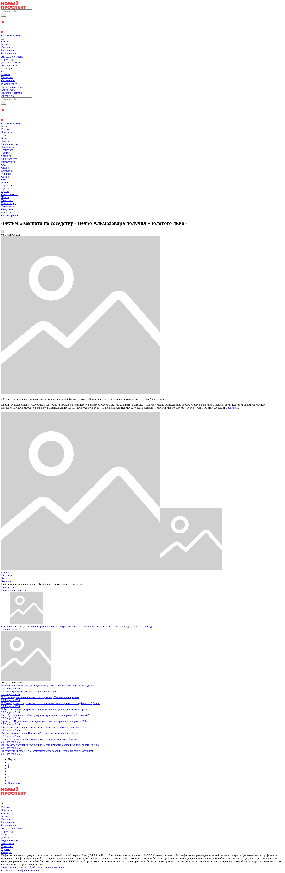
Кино (4, 578)
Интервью (7, 47)
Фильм (5, 572)
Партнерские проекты (13, 590)
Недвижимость (9, 144)
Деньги (5, 141)
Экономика (7, 206)
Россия (5, 182)
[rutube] (142, 32)
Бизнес (5, 138)
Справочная (8, 50)
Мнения (5, 44)
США (4, 179)
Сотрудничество (10, 35)
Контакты (6, 132)
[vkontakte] (142, 29)
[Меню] (2, 39)
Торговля (6, 185)
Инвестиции (8, 161)
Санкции (6, 155)
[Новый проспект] (13, 7)
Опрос (5, 167)
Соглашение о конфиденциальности (21, 870)
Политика (7, 200)
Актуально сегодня (12, 56)
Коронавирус (8, 203)
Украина (6, 173)
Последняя (14, 783)
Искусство (7, 575)
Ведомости (232, 407)
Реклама (6, 129)
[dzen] (142, 25)
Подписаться (8, 587)
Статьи (5, 41)
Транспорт (7, 149)
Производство (9, 158)
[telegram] (142, 18)
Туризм (5, 152)
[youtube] (142, 22)
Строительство (9, 194)
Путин (5, 191)
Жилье (5, 197)
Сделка (5, 176)
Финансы (6, 212)
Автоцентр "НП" (11, 65)
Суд (3, 164)
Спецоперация (9, 215)
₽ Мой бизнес (9, 53)
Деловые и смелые (11, 62)
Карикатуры (8, 59)
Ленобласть (7, 147)
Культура (6, 188)
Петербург (7, 170)
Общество (7, 209)
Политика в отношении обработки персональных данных (33, 867)
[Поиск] (3, 15)
